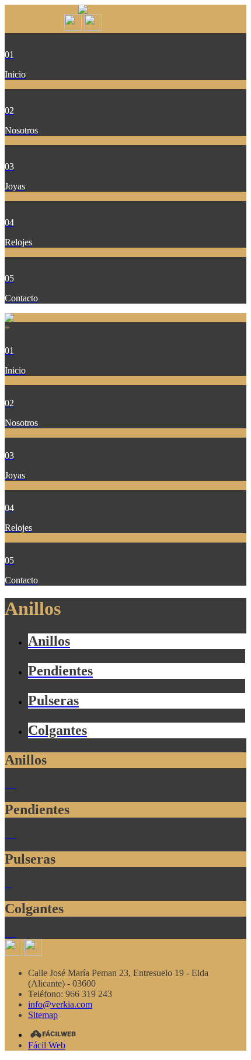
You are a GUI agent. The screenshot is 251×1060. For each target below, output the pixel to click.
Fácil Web (46, 1045)
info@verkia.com (60, 1004)
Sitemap (43, 1015)
